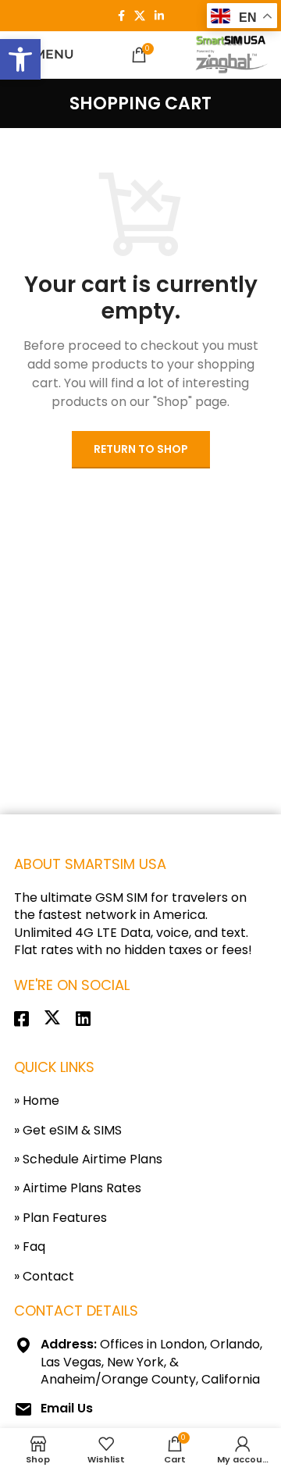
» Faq (29, 1247)
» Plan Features (60, 1218)
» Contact (44, 1276)
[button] (20, 59)
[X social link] (140, 16)
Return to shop (141, 449)
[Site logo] (229, 54)
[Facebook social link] (121, 16)
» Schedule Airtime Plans (88, 1159)
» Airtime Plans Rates (77, 1188)
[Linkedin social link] (159, 16)
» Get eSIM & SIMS (68, 1130)
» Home (36, 1100)
